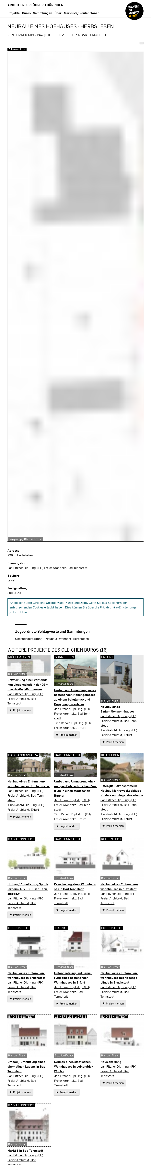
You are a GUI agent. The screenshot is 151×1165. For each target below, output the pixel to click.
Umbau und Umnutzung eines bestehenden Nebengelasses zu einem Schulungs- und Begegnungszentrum (75, 697)
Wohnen (64, 638)
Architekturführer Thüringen (35, 5)
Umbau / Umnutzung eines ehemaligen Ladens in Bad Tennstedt (26, 1066)
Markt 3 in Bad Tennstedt (25, 1150)
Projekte (13, 13)
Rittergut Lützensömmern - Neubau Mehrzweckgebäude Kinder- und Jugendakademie (121, 790)
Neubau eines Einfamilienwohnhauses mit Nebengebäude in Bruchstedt (119, 978)
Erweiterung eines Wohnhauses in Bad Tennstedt (75, 886)
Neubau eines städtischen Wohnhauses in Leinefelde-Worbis (73, 1066)
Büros (26, 13)
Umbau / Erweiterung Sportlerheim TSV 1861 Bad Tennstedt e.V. (27, 889)
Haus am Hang (110, 1061)
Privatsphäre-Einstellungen (119, 607)
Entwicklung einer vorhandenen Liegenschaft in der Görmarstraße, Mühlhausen (28, 684)
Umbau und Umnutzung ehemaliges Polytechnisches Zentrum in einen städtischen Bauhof (75, 788)
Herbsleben (81, 638)
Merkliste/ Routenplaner (82, 13)
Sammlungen (42, 13)
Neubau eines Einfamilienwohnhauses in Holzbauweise (28, 783)
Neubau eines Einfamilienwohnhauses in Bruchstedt (26, 975)
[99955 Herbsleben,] (142, 43)
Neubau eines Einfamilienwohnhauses (117, 709)
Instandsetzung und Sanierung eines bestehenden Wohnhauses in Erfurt (73, 978)
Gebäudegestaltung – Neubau (35, 638)
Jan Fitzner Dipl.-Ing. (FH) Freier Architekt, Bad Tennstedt (57, 34)
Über (58, 13)
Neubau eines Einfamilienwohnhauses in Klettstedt (119, 886)
